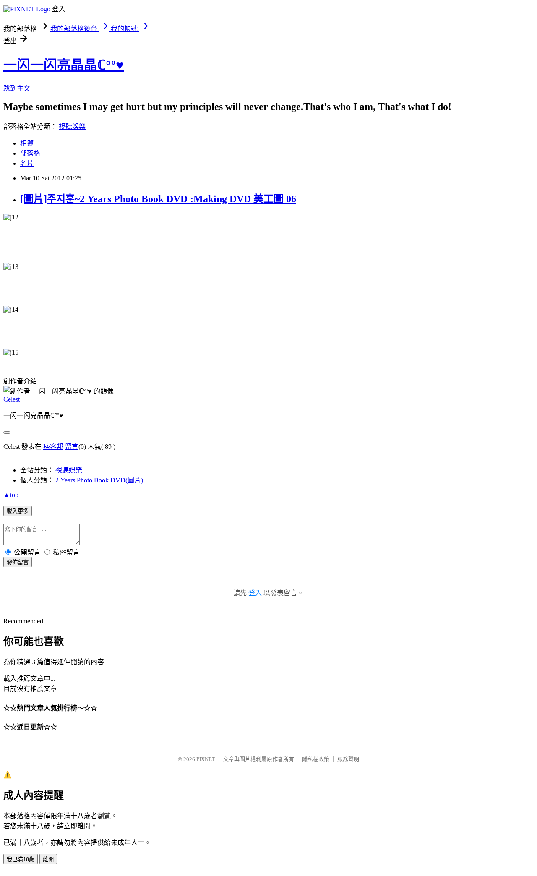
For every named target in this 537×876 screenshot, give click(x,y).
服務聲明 (348, 759)
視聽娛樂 (72, 126)
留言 (71, 446)
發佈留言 (18, 562)
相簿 (27, 143)
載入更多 (18, 511)
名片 (27, 163)
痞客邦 (53, 446)
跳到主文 (16, 88)
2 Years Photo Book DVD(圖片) (99, 480)
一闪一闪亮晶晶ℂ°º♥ (63, 65)
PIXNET (205, 759)
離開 (48, 859)
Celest (11, 399)
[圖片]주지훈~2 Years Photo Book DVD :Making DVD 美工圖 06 (158, 198)
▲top (10, 494)
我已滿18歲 (20, 859)
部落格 (30, 153)
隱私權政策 (315, 759)
